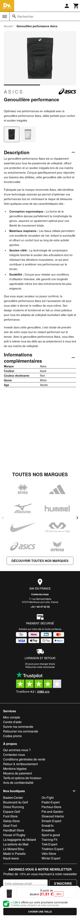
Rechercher (25, 16)
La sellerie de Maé (16, 844)
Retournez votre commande (40, 666)
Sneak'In (48, 825)
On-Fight (48, 797)
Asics (14, 91)
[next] (77, 518)
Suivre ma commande (18, 726)
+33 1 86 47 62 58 (40, 606)
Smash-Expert (51, 821)
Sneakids (48, 830)
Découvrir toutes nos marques (40, 560)
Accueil (8, 26)
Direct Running (13, 807)
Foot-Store (10, 816)
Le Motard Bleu (13, 849)
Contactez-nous (40, 594)
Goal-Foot (10, 825)
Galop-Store (11, 821)
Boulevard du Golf (15, 802)
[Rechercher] (14, 16)
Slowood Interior (53, 816)
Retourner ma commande (20, 731)
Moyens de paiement (17, 773)
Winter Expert (51, 858)
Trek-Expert (49, 844)
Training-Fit (49, 839)
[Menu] (4, 16)
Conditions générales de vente (24, 759)
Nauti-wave (11, 858)
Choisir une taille (40, 911)
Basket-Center (13, 797)
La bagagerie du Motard (19, 839)
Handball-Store (13, 830)
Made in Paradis (14, 853)
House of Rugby (14, 835)
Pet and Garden (52, 811)
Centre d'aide (12, 722)
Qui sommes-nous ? (17, 750)
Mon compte (11, 717)
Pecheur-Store (51, 807)
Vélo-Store (49, 853)
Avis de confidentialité (18, 782)
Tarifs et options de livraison (22, 778)
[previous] (2, 518)
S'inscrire (63, 883)
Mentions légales (15, 768)
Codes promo (12, 736)
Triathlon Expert (52, 849)
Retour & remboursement (20, 764)
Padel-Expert (51, 802)
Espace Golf (11, 811)
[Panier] (76, 6)
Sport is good (51, 835)
